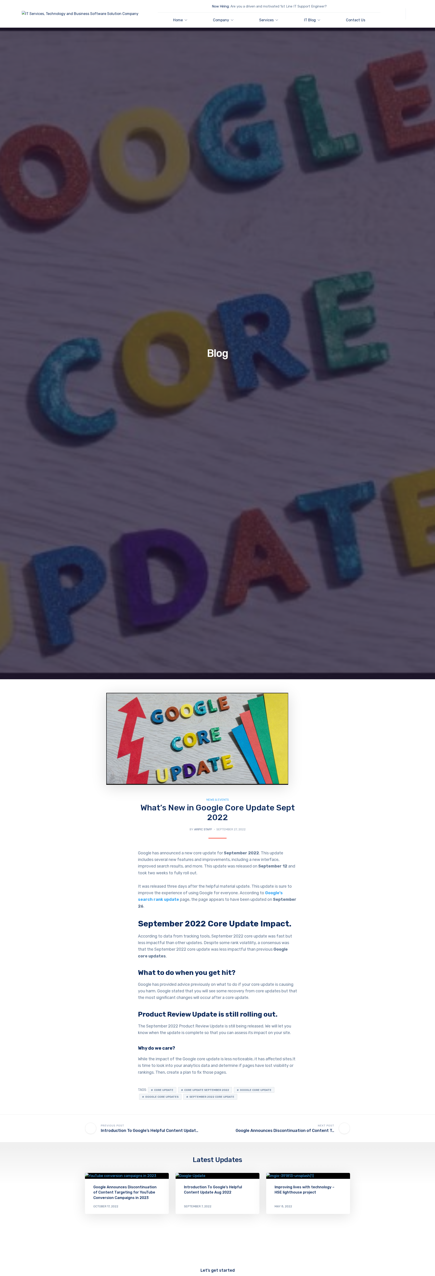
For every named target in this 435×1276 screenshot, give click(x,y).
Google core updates (162, 1096)
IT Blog (310, 20)
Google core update (255, 1090)
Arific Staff (203, 829)
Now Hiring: (221, 6)
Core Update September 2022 (206, 1090)
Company (221, 20)
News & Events (217, 799)
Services (266, 20)
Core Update (163, 1090)
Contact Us (355, 20)
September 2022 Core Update (211, 1096)
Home (178, 20)
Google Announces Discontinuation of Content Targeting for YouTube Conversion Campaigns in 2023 (125, 1192)
